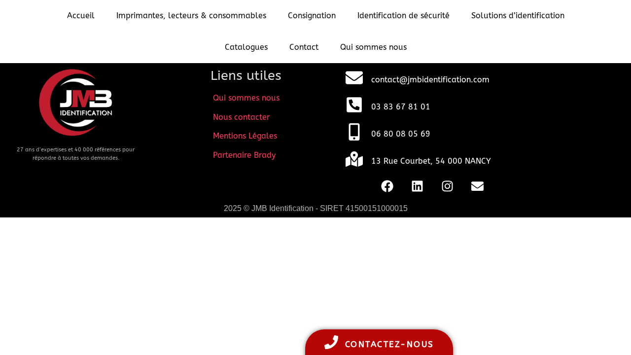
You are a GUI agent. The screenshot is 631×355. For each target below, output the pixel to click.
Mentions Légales (245, 136)
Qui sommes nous (373, 47)
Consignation (312, 15)
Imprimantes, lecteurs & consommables (191, 15)
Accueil (81, 15)
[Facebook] (387, 186)
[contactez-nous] (331, 342)
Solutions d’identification (517, 15)
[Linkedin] (417, 186)
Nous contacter (241, 117)
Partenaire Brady (244, 155)
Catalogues (246, 47)
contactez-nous (389, 344)
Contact (303, 47)
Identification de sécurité (403, 15)
